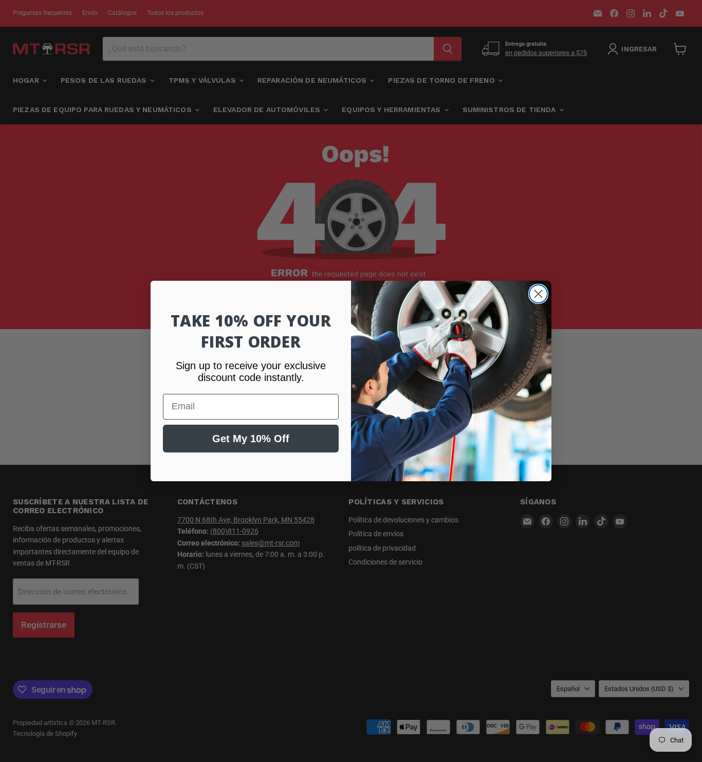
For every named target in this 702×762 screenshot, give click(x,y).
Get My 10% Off (250, 438)
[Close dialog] (538, 294)
